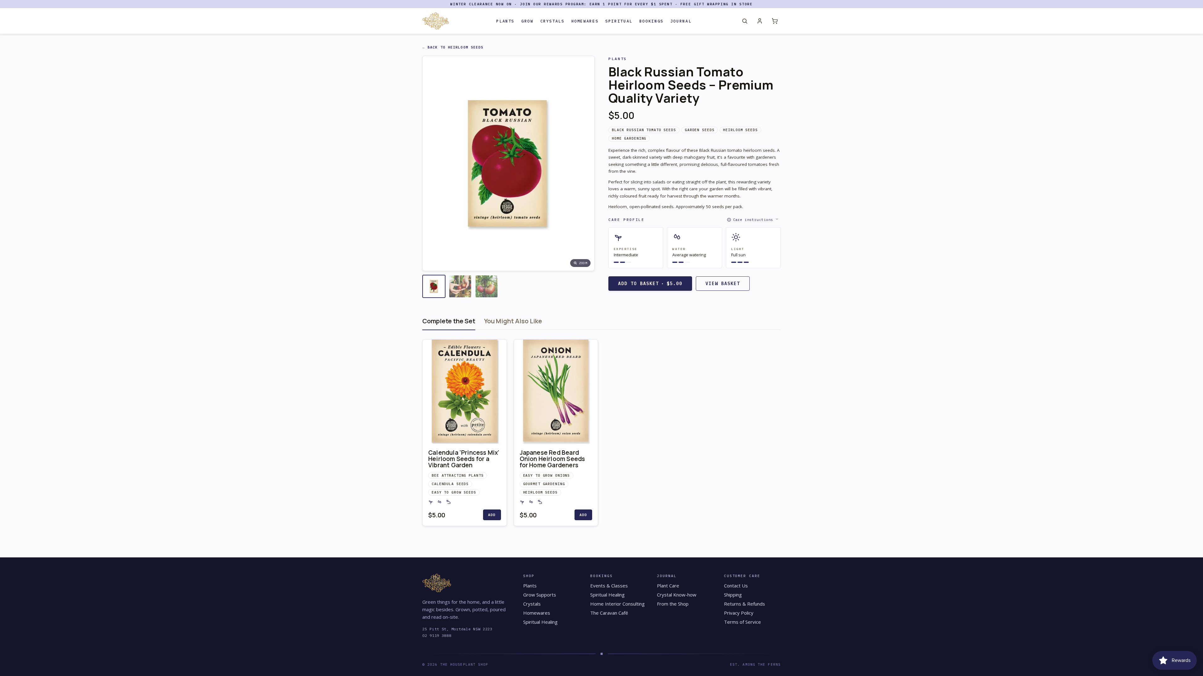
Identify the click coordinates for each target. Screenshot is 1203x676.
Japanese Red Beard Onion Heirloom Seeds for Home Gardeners (552, 458)
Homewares (585, 20)
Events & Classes (609, 585)
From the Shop (673, 604)
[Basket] (775, 21)
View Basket (723, 283)
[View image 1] (433, 286)
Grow (527, 20)
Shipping (733, 595)
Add (492, 515)
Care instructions (753, 220)
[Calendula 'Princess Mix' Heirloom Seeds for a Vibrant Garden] (465, 392)
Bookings (651, 20)
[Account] (760, 21)
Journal (680, 20)
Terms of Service (742, 622)
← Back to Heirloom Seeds (453, 47)
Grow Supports (539, 595)
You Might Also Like (513, 321)
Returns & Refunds (744, 604)
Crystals (552, 20)
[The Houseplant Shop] (435, 21)
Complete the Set (448, 321)
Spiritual (619, 20)
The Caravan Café (609, 613)
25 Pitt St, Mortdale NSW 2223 (457, 629)
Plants (505, 20)
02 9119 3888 (436, 635)
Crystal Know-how (676, 595)
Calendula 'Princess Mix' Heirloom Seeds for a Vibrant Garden (464, 458)
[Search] (745, 21)
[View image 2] (460, 286)
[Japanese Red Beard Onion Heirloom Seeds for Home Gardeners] (556, 392)
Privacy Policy (738, 613)
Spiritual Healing (540, 622)
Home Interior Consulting (617, 604)
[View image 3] (486, 286)
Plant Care (668, 585)
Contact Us (736, 585)
